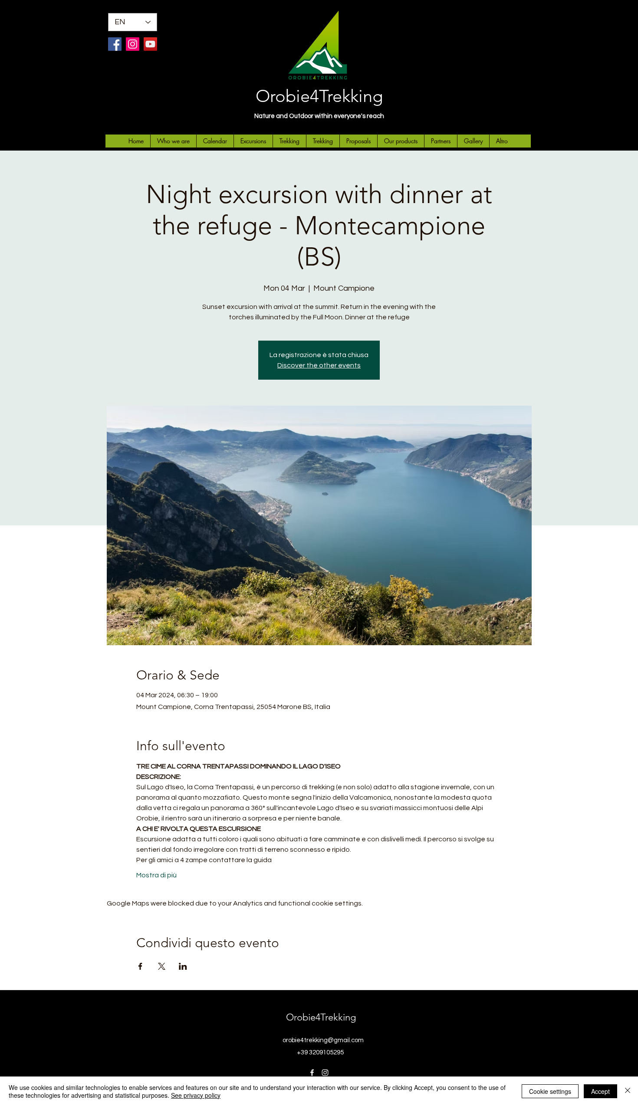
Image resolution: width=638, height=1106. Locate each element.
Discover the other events (319, 365)
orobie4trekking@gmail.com (323, 1040)
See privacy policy (195, 1095)
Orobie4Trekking (319, 95)
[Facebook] (115, 44)
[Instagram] (132, 44)
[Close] (627, 1091)
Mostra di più (156, 875)
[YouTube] (150, 44)
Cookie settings (550, 1091)
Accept (600, 1091)
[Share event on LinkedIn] (183, 966)
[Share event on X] (162, 966)
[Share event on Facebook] (140, 966)
